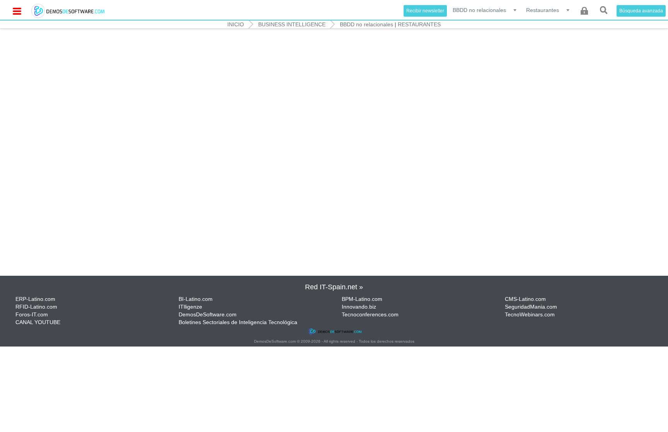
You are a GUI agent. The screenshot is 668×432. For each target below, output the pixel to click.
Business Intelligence (291, 24)
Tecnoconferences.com (370, 314)
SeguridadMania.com (531, 307)
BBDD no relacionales (366, 24)
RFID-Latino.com (36, 307)
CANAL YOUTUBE (37, 322)
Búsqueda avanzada (641, 11)
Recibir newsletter (425, 11)
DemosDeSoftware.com (208, 314)
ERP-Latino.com (35, 299)
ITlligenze (190, 307)
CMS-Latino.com (525, 299)
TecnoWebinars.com (530, 314)
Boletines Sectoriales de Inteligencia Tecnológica (238, 322)
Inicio (235, 24)
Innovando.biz (359, 307)
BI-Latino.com (196, 299)
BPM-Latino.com (362, 299)
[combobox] (485, 9)
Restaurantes (419, 24)
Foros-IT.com (31, 314)
